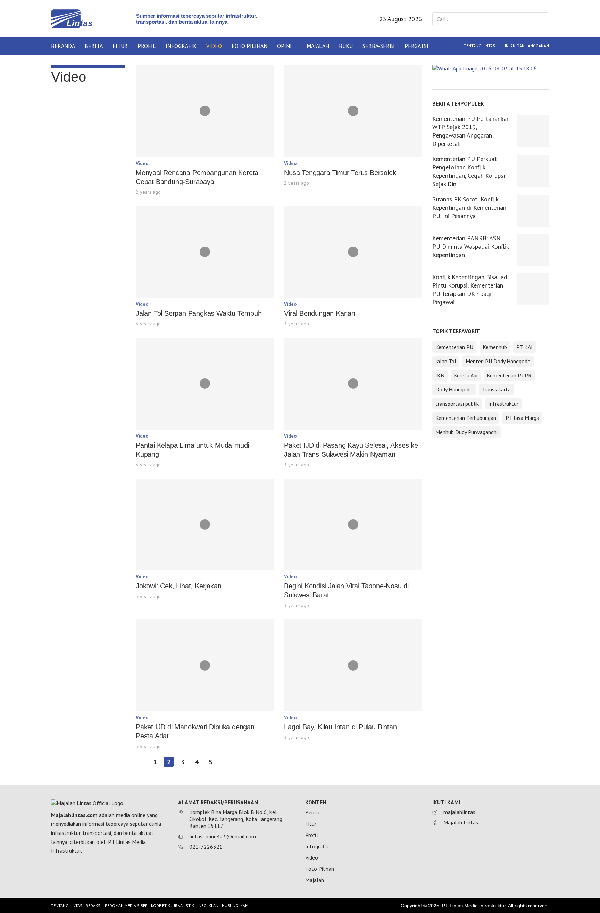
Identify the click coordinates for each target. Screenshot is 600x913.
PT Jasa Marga (522, 417)
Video (214, 45)
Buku (346, 45)
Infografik (181, 45)
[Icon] (205, 111)
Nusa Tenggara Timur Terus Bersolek (340, 172)
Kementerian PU (454, 346)
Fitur (120, 45)
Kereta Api (465, 375)
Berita (94, 45)
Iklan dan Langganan (527, 45)
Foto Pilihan (249, 45)
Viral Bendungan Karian (319, 313)
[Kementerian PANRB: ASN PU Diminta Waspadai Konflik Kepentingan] (533, 250)
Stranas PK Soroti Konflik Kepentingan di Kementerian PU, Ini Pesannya (469, 207)
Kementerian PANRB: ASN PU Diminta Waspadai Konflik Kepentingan (470, 246)
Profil (147, 45)
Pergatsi (416, 45)
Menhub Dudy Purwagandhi (466, 432)
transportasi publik (457, 403)
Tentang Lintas (479, 45)
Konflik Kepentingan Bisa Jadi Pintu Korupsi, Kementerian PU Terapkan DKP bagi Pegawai (470, 289)
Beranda (63, 45)
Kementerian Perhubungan (465, 417)
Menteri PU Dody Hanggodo (498, 361)
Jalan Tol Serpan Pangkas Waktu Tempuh (199, 313)
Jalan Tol (445, 361)
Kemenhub (495, 346)
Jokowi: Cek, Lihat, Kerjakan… (182, 586)
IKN (439, 375)
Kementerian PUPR (509, 375)
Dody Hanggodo (454, 389)
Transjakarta (496, 389)
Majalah (318, 45)
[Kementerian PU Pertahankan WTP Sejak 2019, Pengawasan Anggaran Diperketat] (533, 131)
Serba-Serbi (378, 45)
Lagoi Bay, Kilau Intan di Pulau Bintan (340, 727)
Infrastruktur (503, 403)
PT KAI (524, 346)
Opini (284, 45)
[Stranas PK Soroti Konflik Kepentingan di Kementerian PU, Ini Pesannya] (533, 211)
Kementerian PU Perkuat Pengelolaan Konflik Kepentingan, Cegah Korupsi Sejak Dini (468, 171)
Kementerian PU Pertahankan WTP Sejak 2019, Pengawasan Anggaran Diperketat (471, 131)
